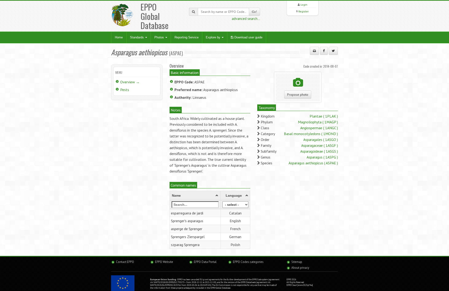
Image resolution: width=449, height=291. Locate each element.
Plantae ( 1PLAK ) (324, 116)
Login (304, 4)
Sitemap (296, 262)
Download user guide (247, 37)
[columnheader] (195, 195)
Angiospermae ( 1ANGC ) (319, 127)
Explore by (213, 37)
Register (303, 11)
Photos (159, 37)
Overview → (130, 82)
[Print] (314, 51)
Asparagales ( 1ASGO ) (320, 139)
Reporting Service (186, 37)
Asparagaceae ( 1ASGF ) (319, 145)
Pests (124, 89)
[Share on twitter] (333, 51)
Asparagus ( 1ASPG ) (322, 157)
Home (119, 37)
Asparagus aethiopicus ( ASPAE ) (313, 163)
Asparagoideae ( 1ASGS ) (319, 151)
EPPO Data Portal (205, 262)
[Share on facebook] (324, 51)
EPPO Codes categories (248, 262)
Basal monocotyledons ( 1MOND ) (311, 133)
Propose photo (297, 94)
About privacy (300, 268)
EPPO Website (164, 262)
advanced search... (246, 18)
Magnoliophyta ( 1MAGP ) (318, 122)
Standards (137, 37)
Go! (254, 11)
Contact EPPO (125, 262)
